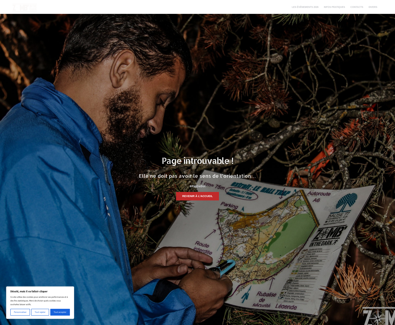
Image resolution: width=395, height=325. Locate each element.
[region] (40, 302)
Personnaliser (20, 312)
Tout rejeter (40, 312)
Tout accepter (60, 312)
